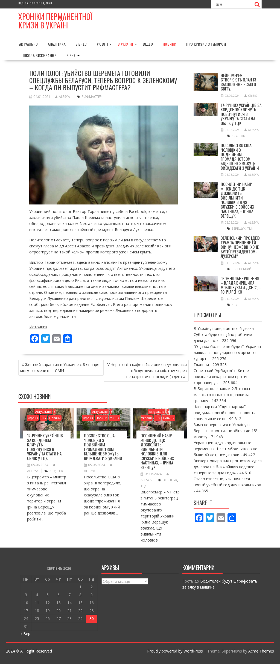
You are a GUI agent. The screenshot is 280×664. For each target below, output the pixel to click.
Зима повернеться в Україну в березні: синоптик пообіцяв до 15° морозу (226, 430)
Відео (148, 44)
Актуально (28, 44)
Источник (38, 326)
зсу (52, 471)
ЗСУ (43, 418)
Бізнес (81, 44)
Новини (169, 44)
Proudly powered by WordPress (175, 651)
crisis (252, 95)
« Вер (25, 633)
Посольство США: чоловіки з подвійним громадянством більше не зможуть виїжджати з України (103, 446)
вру (234, 305)
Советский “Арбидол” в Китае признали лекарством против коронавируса (221, 376)
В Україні (125, 44)
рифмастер (92, 96)
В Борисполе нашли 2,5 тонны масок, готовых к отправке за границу (222, 394)
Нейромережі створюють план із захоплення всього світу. (238, 82)
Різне (70, 55)
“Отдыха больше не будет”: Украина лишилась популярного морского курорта (227, 352)
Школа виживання (40, 55)
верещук (170, 480)
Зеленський (241, 269)
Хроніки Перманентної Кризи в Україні (55, 21)
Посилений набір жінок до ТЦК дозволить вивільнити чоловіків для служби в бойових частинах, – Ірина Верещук (157, 451)
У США (114, 418)
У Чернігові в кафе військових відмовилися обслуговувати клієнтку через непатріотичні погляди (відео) (147, 370)
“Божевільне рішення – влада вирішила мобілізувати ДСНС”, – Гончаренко (241, 285)
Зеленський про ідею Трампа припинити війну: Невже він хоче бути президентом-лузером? (240, 247)
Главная (201, 364)
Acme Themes (261, 651)
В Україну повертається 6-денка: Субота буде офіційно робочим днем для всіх (224, 334)
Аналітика (57, 44)
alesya (64, 96)
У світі (102, 44)
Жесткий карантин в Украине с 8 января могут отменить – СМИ (59, 367)
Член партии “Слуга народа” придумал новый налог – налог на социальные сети (225, 412)
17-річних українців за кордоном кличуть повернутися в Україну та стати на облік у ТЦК (45, 446)
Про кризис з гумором (206, 44)
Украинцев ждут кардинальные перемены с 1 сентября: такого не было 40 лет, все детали (225, 448)
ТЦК (60, 471)
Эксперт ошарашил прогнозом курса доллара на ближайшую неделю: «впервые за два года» (228, 466)
